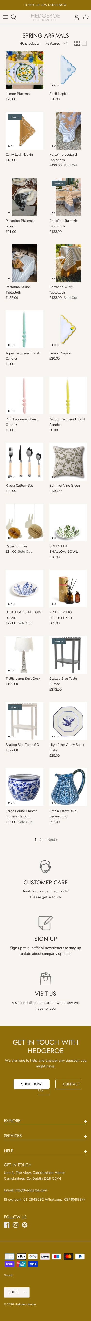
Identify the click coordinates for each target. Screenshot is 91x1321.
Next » (52, 839)
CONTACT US (59, 1087)
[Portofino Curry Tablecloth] (68, 263)
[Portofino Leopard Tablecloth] (68, 131)
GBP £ (13, 1292)
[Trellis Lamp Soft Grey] (24, 655)
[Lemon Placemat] (24, 70)
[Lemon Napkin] (68, 329)
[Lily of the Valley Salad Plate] (68, 721)
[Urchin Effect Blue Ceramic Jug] (68, 787)
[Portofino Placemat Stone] (24, 197)
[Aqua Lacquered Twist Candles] (24, 329)
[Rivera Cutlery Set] (24, 461)
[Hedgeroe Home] (45, 17)
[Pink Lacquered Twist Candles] (24, 395)
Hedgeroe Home (25, 1304)
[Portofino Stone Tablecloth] (24, 263)
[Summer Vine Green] (68, 461)
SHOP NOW (31, 1084)
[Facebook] (6, 1225)
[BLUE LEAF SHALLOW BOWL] (24, 588)
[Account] (75, 17)
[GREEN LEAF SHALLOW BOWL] (68, 522)
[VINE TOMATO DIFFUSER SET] (68, 588)
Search (8, 1275)
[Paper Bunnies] (24, 522)
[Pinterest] (24, 1225)
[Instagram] (15, 1225)
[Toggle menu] (5, 17)
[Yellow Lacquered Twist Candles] (68, 395)
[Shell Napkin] (68, 70)
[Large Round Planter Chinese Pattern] (24, 787)
